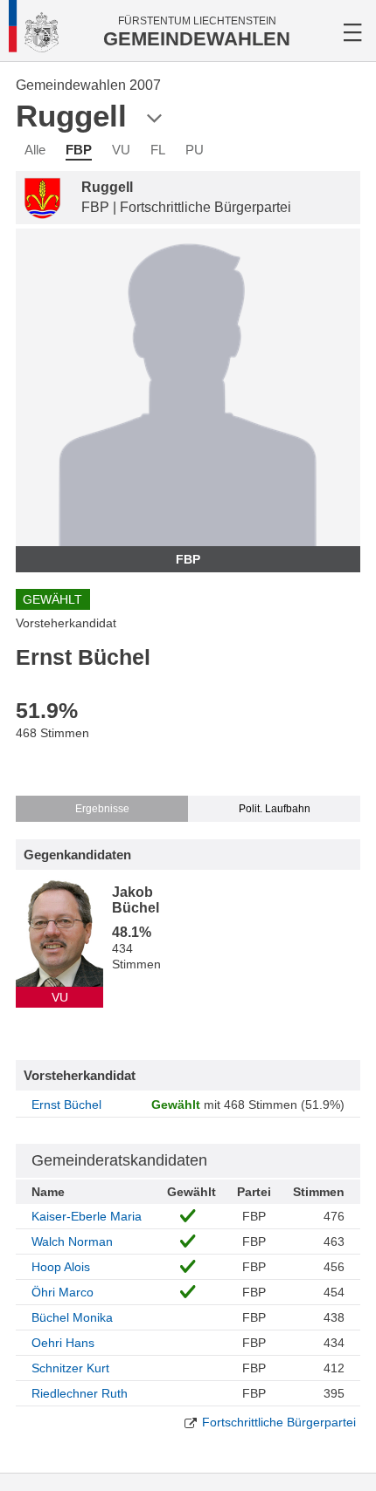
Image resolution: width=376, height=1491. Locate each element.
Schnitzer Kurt (70, 1368)
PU (194, 149)
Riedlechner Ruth (79, 1393)
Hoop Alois (60, 1267)
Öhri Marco (62, 1292)
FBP (79, 149)
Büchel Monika (72, 1317)
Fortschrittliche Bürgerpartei (279, 1422)
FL (157, 149)
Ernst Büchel (66, 1104)
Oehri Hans (62, 1343)
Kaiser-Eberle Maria (86, 1216)
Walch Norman (72, 1241)
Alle (34, 149)
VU (121, 149)
